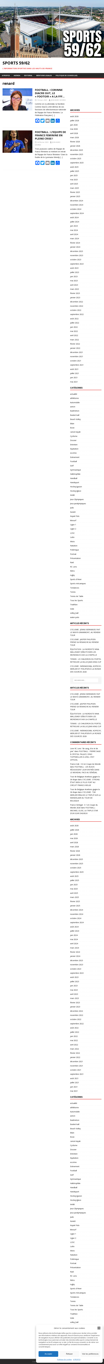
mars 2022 (74, 339)
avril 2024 (74, 234)
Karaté (73, 512)
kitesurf (73, 520)
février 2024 (75, 243)
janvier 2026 (75, 146)
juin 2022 (74, 327)
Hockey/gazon (76, 486)
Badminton (74, 411)
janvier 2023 (75, 297)
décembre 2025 (76, 150)
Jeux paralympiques (78, 503)
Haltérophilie (75, 474)
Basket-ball (74, 415)
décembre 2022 (76, 301)
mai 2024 (74, 230)
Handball (73, 478)
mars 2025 (74, 188)
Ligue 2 (73, 529)
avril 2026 (74, 133)
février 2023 (75, 293)
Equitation (74, 449)
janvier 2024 (75, 247)
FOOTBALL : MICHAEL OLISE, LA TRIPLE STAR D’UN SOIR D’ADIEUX (84, 810)
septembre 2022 (77, 314)
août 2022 (74, 318)
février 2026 (75, 141)
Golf (72, 465)
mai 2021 (74, 382)
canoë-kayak (75, 432)
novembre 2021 (76, 356)
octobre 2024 (75, 209)
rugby (72, 575)
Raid (72, 562)
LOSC (72, 533)
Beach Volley (75, 419)
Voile (72, 609)
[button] (99, 1328)
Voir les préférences (90, 1354)
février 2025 (75, 192)
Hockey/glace (75, 491)
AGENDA (17, 75)
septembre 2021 (77, 365)
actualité (73, 394)
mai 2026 (74, 129)
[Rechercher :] (86, 680)
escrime (73, 453)
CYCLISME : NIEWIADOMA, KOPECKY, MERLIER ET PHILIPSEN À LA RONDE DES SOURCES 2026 (85, 669)
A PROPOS (76, 1359)
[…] (53, 115)
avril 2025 (74, 184)
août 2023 (74, 268)
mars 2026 (74, 137)
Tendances (74, 588)
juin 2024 (74, 226)
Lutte (72, 537)
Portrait (73, 554)
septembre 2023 (77, 264)
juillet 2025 (74, 171)
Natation (73, 545)
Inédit (72, 495)
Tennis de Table (76, 596)
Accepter (48, 1354)
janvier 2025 (75, 196)
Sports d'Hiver (76, 579)
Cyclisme (73, 436)
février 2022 (75, 344)
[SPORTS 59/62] (52, 56)
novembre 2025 (76, 154)
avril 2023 (74, 285)
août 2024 (74, 217)
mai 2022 (74, 331)
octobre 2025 (75, 158)
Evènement (74, 457)
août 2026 (74, 116)
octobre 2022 (75, 310)
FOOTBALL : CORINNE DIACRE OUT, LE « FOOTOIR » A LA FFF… (50, 93)
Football (73, 461)
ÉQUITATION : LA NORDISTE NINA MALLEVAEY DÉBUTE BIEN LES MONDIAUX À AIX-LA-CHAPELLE (84, 652)
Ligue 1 (73, 524)
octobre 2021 (75, 361)
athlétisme (74, 398)
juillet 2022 (74, 323)
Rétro (72, 571)
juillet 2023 (74, 272)
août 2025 (74, 167)
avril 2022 (74, 335)
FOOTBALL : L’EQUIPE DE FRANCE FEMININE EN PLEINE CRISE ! (50, 135)
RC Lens (73, 567)
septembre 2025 (77, 162)
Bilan (72, 423)
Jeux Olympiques (77, 499)
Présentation (75, 558)
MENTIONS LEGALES (44, 75)
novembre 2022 (76, 306)
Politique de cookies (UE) (66, 75)
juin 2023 (74, 276)
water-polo (74, 617)
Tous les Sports (76, 600)
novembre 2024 (76, 205)
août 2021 (74, 369)
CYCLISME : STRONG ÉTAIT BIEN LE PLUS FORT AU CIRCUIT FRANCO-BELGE (85, 782)
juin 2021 (74, 377)
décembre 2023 (76, 251)
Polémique (74, 550)
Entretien (73, 444)
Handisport (74, 482)
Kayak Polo (74, 516)
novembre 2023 (76, 255)
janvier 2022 (75, 348)
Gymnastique (75, 470)
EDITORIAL (28, 75)
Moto (72, 541)
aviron (72, 406)
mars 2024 (74, 238)
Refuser (69, 1354)
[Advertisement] (85, 93)
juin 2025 (74, 175)
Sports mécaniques (78, 583)
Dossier (73, 440)
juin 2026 (74, 125)
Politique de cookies (64, 1359)
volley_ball (74, 613)
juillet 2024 (74, 222)
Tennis (73, 592)
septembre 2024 (77, 213)
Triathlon (73, 604)
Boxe (72, 427)
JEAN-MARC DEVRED (58, 100)
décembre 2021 (76, 352)
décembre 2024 (76, 200)
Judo (72, 507)
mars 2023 (74, 289)
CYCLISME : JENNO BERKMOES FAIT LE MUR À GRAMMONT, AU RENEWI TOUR (85, 632)
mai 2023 (74, 280)
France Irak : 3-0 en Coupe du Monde (85, 764)
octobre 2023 (75, 259)
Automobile (75, 402)
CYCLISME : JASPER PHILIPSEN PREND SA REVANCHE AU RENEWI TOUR (84, 642)
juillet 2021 (74, 373)
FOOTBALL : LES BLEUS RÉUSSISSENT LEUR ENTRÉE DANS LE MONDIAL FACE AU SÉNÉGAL (84, 770)
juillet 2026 (74, 120)
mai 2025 (74, 179)
